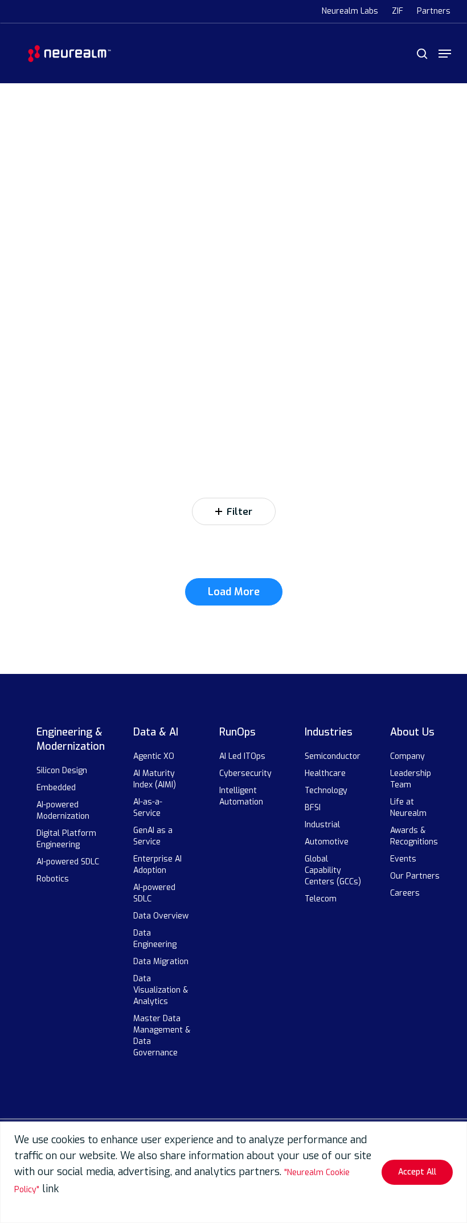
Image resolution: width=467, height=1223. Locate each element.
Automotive (327, 841)
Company (407, 756)
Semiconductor (333, 756)
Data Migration (161, 961)
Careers (405, 893)
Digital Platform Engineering (66, 839)
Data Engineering (155, 939)
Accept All (417, 1172)
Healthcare (325, 773)
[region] (233, 1172)
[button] (445, 53)
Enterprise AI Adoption (157, 865)
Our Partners (415, 876)
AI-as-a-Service (148, 808)
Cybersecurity (245, 773)
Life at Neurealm (408, 808)
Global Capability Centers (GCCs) (333, 870)
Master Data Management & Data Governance (161, 1035)
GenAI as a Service (153, 836)
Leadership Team (410, 779)
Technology (326, 790)
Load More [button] (234, 592)
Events (403, 859)
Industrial (322, 824)
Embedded (56, 787)
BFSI (313, 807)
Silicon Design (61, 770)
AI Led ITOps (242, 756)
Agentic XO (153, 756)
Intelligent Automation (241, 796)
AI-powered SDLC (67, 861)
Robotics (52, 878)
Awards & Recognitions (414, 836)
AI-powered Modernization (62, 810)
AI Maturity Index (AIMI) (154, 779)
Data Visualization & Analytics (160, 990)
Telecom (321, 898)
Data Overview (161, 916)
